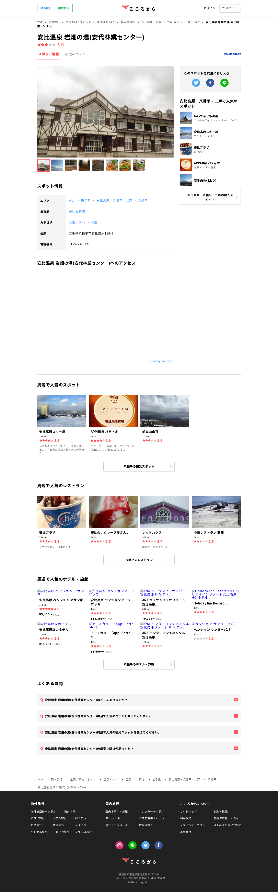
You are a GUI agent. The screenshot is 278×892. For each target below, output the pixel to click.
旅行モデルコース (116, 825)
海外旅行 (46, 8)
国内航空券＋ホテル (151, 818)
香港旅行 (58, 825)
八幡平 (143, 200)
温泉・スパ (77, 222)
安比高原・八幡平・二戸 (114, 200)
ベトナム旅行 (39, 832)
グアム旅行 (60, 818)
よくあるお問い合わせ (228, 825)
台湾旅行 (36, 825)
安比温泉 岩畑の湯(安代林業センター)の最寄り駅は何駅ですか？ (89, 748)
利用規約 (185, 818)
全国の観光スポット (83, 779)
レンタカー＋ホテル (151, 811)
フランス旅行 (83, 832)
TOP (40, 779)
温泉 (94, 222)
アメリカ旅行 (61, 832)
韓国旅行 (80, 818)
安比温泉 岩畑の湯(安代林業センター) (62, 787)
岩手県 (86, 200)
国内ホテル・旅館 (116, 811)
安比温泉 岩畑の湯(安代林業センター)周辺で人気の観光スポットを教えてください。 (103, 732)
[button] (43, 165)
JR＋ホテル (112, 818)
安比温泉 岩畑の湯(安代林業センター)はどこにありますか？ (86, 700)
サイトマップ (188, 811)
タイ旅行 (80, 825)
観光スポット (147, 825)
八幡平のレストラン (139, 560)
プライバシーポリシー (194, 825)
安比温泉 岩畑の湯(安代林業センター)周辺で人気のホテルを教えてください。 (98, 716)
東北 (72, 200)
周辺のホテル (75, 53)
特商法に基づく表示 (226, 818)
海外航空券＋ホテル (43, 811)
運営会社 (185, 832)
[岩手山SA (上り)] (210, 185)
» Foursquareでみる (161, 361)
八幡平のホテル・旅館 (139, 664)
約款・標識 (221, 811)
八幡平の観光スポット (139, 466)
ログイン (209, 8)
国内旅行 (63, 8)
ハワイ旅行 (38, 818)
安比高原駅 (77, 211)
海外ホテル (71, 811)
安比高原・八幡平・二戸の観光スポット (210, 197)
